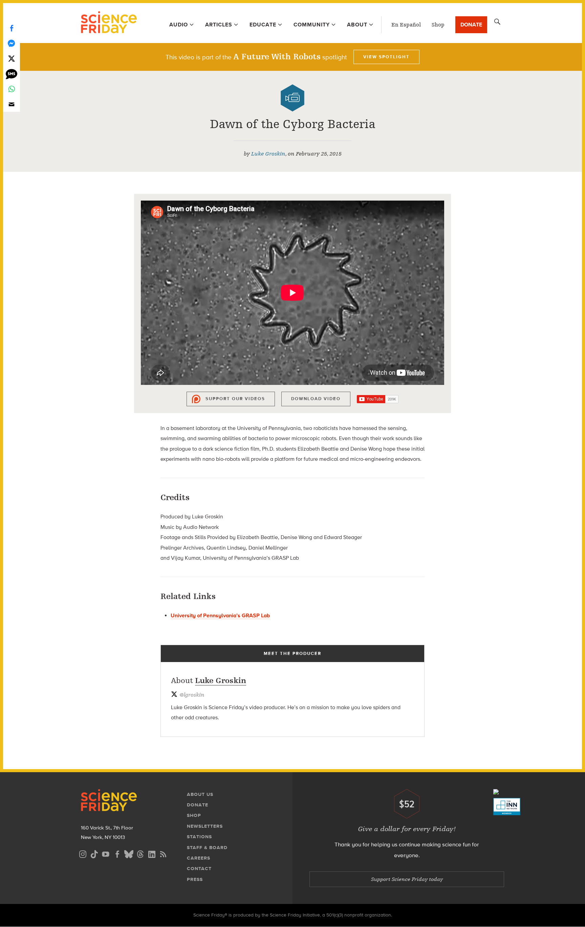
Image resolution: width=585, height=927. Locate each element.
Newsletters (205, 826)
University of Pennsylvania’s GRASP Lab (220, 615)
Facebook (11, 28)
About (357, 24)
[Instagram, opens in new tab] (83, 853)
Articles (218, 24)
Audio (178, 24)
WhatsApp (11, 89)
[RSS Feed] (163, 853)
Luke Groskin (268, 154)
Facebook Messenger (11, 43)
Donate (471, 24)
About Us (200, 794)
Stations (199, 837)
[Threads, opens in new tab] (140, 853)
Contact (199, 868)
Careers (198, 858)
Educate (263, 24)
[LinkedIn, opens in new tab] (152, 853)
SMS (11, 73)
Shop (438, 25)
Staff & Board (207, 847)
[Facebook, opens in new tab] (117, 853)
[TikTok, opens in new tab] (94, 853)
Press (195, 879)
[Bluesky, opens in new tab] (129, 853)
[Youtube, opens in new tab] (106, 853)
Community (312, 24)
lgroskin (191, 695)
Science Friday (109, 23)
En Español (406, 25)
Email (11, 104)
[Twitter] (11, 58)
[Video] (292, 97)
